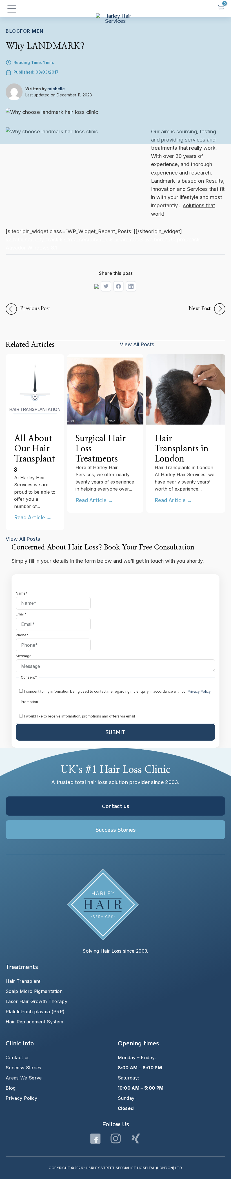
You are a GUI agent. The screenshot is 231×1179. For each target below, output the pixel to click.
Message (24, 656)
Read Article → (33, 517)
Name (22, 593)
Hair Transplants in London (181, 448)
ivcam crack (128, 239)
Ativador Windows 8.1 (31, 247)
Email (21, 614)
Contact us (18, 1057)
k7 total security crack (32, 239)
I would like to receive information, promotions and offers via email (79, 716)
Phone (22, 635)
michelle (56, 88)
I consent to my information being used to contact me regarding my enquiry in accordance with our (117, 691)
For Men (32, 31)
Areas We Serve (24, 1078)
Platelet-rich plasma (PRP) (35, 1011)
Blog (13, 31)
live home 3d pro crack (172, 239)
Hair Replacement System (34, 1022)
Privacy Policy (199, 691)
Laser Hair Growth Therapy (36, 1001)
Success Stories (23, 1067)
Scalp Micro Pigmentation (34, 991)
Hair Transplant (23, 981)
